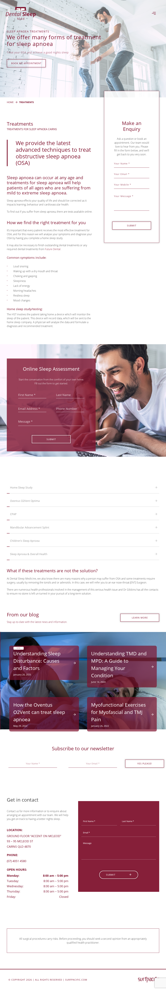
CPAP (13, 514)
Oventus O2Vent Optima (25, 501)
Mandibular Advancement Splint (29, 527)
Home (10, 102)
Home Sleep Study (21, 487)
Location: (15, 830)
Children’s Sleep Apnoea (25, 541)
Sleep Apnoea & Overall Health (28, 554)
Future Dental (52, 249)
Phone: (12, 855)
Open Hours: (17, 870)
